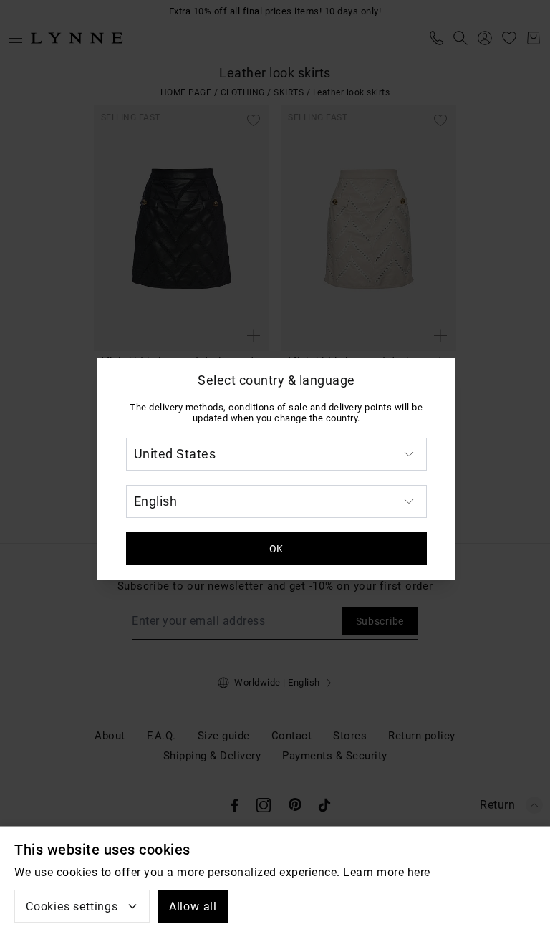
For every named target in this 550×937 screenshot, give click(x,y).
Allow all (193, 906)
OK (276, 548)
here (418, 872)
